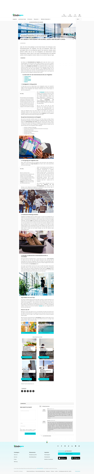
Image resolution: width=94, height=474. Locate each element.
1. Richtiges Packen (27, 76)
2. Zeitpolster (26, 77)
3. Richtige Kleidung (27, 79)
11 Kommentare (22, 43)
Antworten (49, 430)
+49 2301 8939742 (40, 468)
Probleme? (26, 81)
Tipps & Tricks (24, 388)
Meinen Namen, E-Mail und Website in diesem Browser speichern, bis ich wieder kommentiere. (28, 430)
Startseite (21, 22)
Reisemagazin (26, 22)
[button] (69, 454)
